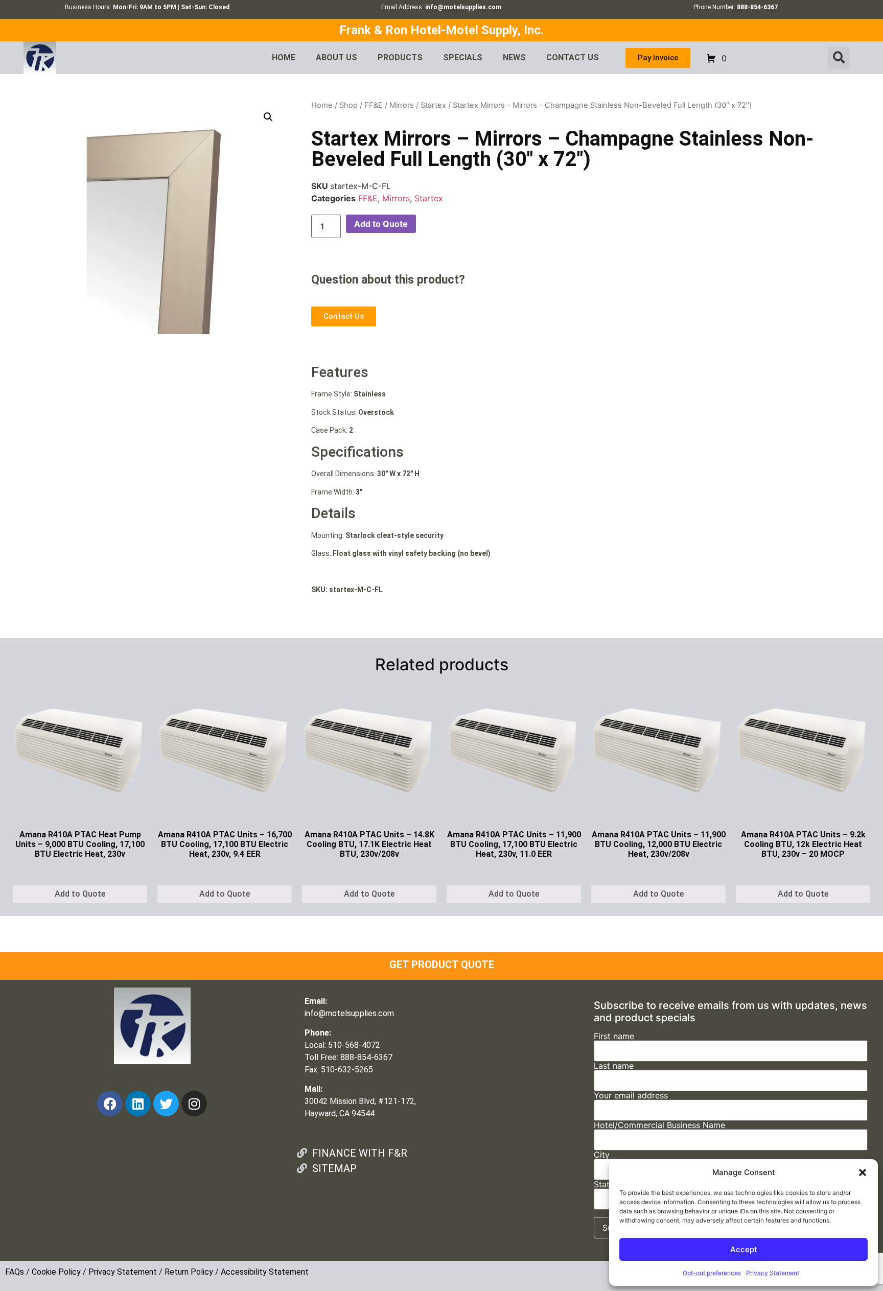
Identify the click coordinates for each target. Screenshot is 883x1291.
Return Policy (189, 1272)
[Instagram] (194, 1103)
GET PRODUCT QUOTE (441, 964)
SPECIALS (462, 57)
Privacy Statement (772, 1273)
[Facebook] (110, 1103)
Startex (433, 105)
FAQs (14, 1272)
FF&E (373, 105)
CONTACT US (572, 57)
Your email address (631, 1095)
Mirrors (401, 105)
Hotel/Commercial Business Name (659, 1125)
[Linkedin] (138, 1103)
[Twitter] (166, 1103)
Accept (743, 1249)
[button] (862, 1172)
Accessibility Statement (265, 1272)
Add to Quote (381, 224)
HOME (283, 57)
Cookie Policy (56, 1272)
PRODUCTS (400, 57)
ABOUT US (336, 57)
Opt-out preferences (712, 1273)
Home (322, 105)
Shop (348, 105)
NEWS (514, 57)
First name (614, 1036)
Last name (614, 1066)
